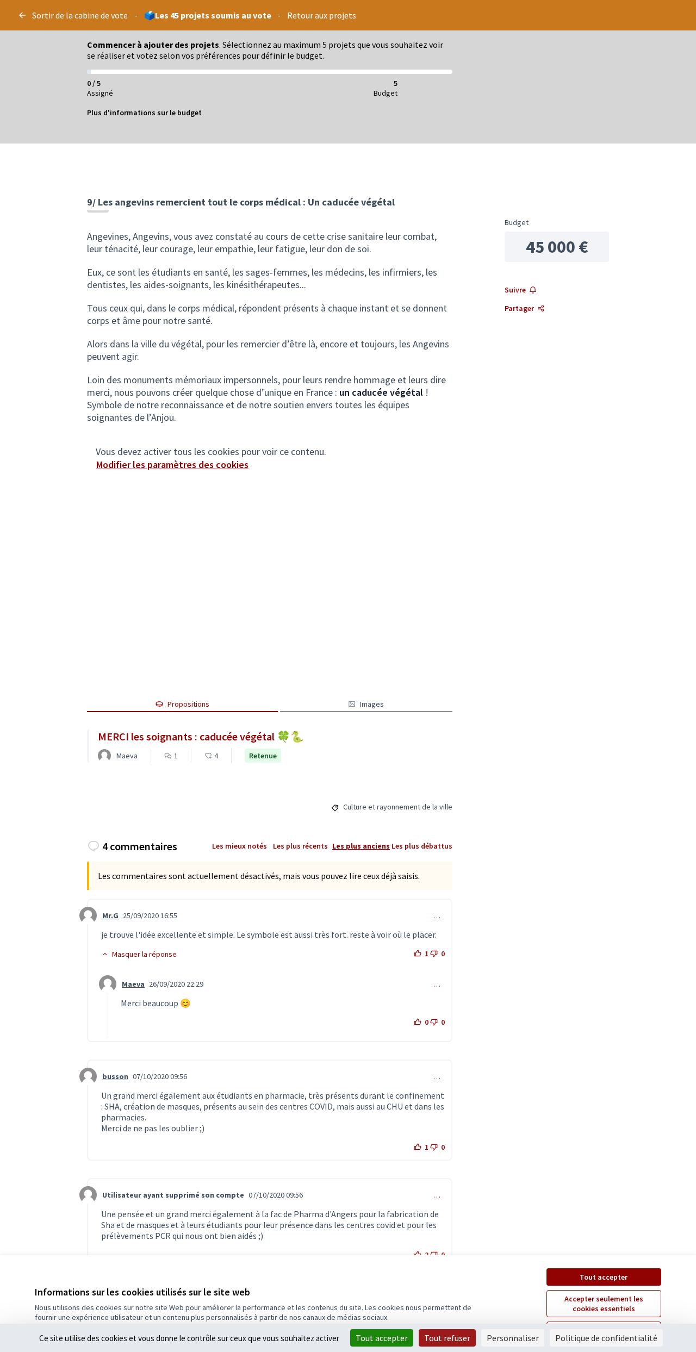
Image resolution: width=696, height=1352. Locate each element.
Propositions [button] (188, 704)
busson (115, 1076)
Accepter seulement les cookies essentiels (603, 1303)
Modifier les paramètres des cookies (172, 464)
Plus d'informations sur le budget (144, 112)
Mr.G (110, 915)
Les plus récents (300, 846)
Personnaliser (513, 1337)
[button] (139, 954)
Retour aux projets (321, 15)
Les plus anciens (361, 846)
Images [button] (372, 704)
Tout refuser (447, 1337)
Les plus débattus (421, 846)
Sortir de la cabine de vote (80, 15)
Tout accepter (603, 1277)
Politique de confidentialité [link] (606, 1337)
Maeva (133, 984)
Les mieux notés (239, 846)
